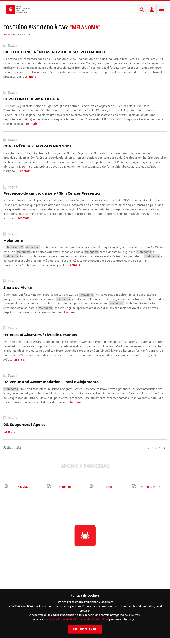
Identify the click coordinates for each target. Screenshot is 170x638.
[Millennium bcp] (148, 491)
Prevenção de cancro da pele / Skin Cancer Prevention (52, 193)
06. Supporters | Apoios (24, 424)
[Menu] (162, 9)
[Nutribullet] (63, 491)
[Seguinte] (164, 447)
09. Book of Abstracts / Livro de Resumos (40, 334)
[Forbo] (106, 491)
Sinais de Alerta (17, 287)
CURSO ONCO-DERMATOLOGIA (31, 99)
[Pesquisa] (142, 9)
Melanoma (13, 240)
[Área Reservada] (152, 9)
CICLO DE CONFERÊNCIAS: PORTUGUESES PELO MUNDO (54, 52)
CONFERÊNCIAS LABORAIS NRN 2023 (37, 146)
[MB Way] (21, 491)
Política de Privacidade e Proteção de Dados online (76, 619)
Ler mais (30, 76)
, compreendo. (85, 629)
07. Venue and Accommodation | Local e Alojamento (51, 382)
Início (6, 34)
